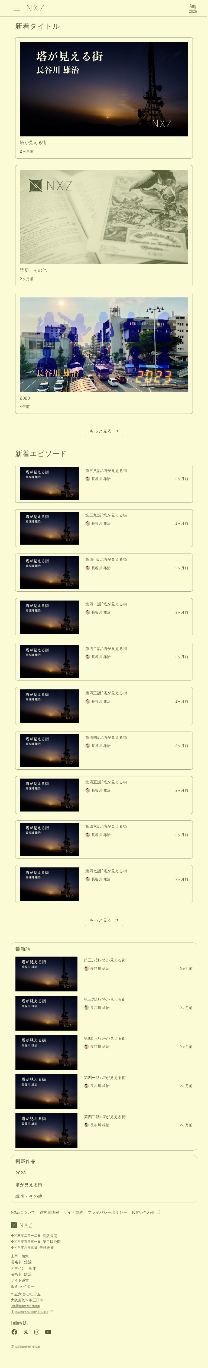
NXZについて (23, 1212)
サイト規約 (73, 1212)
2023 (20, 1172)
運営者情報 (49, 1212)
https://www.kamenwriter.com (29, 1311)
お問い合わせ (143, 1212)
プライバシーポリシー (107, 1212)
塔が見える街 (29, 1184)
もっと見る (100, 431)
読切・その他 (29, 1196)
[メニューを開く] (17, 8)
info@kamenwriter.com (25, 1305)
